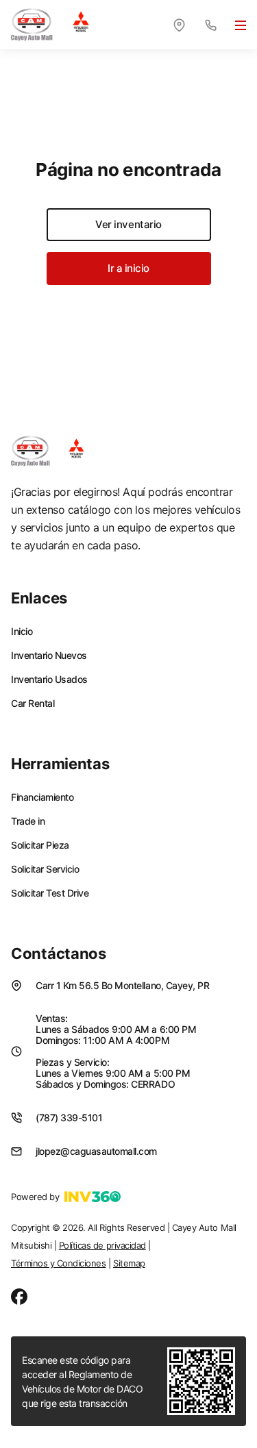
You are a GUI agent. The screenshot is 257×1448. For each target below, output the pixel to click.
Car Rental (32, 703)
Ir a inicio (128, 268)
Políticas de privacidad (102, 1245)
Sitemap (129, 1263)
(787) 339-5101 (69, 1117)
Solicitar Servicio (45, 869)
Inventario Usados (49, 679)
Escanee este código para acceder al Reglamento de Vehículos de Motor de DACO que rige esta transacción (82, 1381)
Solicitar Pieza (40, 845)
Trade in (28, 821)
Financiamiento (42, 797)
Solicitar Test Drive (49, 893)
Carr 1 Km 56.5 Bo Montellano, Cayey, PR (122, 985)
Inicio (21, 631)
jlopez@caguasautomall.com (96, 1151)
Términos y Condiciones (58, 1263)
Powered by (35, 1196)
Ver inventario (128, 224)
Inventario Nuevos (49, 655)
